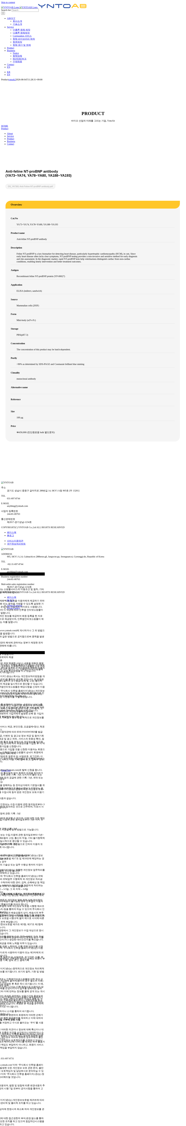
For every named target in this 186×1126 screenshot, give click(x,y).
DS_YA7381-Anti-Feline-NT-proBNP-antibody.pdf (30, 186)
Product (4, 128)
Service (10, 136)
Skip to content (8, 2)
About (10, 133)
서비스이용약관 (15, 541)
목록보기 (14, 451)
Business (11, 141)
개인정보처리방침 (16, 544)
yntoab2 (12, 79)
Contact (10, 144)
